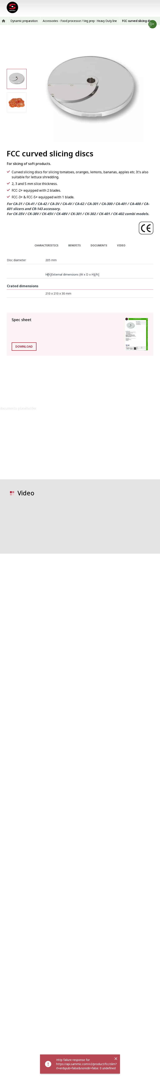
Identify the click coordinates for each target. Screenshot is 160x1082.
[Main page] (12, 7)
